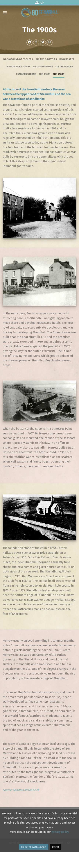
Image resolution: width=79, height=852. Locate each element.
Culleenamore (64, 66)
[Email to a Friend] (49, 42)
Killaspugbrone (43, 66)
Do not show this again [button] (33, 847)
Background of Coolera (18, 59)
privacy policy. (60, 831)
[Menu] (5, 12)
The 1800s (44, 74)
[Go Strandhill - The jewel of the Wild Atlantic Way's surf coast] (39, 12)
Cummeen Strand (26, 74)
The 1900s (58, 74)
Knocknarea (66, 59)
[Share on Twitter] (43, 42)
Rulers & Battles (46, 59)
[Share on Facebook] (36, 42)
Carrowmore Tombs (18, 66)
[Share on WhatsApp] (29, 42)
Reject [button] (55, 847)
